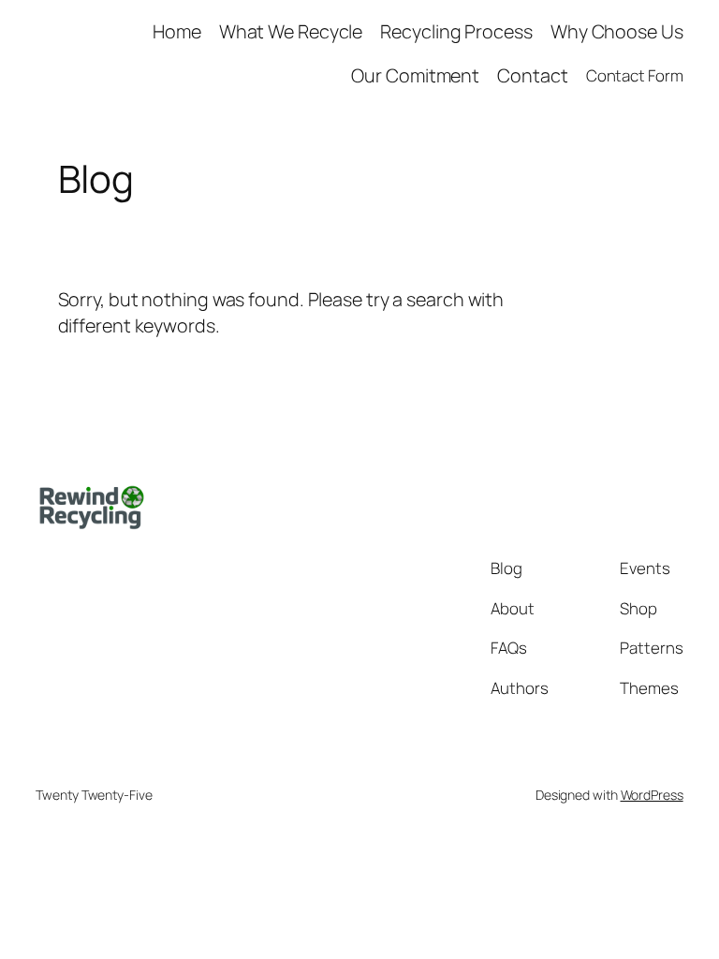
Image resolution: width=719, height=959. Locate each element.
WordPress (652, 795)
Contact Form (634, 75)
